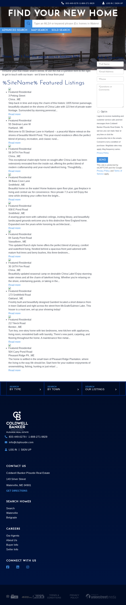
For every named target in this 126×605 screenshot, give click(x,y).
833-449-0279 (72, 3)
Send (102, 160)
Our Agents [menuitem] (12, 535)
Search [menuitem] (10, 508)
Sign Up (119, 3)
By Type (15, 389)
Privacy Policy (102, 153)
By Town (53, 389)
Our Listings (94, 389)
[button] (28, 23)
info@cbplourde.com (21, 442)
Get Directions (16, 490)
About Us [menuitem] (11, 540)
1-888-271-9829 (87, 3)
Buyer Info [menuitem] (12, 545)
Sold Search (61, 30)
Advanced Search (14, 30)
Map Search (39, 30)
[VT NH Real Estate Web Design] (101, 596)
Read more (14, 114)
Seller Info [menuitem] (12, 549)
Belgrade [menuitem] (11, 517)
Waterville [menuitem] (12, 513)
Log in (109, 3)
